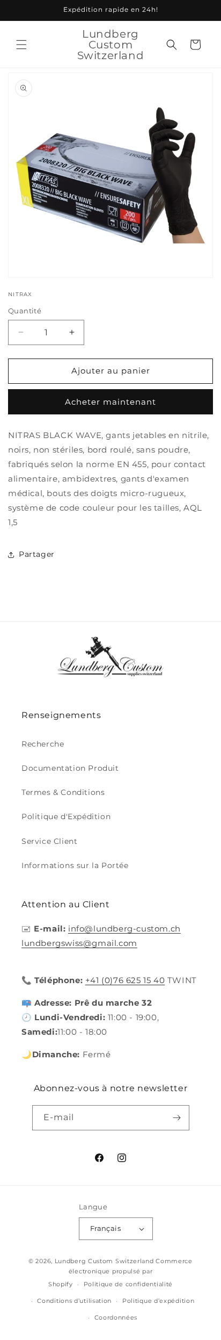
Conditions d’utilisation (74, 1301)
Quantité (24, 310)
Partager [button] (37, 554)
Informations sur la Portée (75, 865)
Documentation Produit (70, 768)
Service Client (49, 841)
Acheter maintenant (110, 402)
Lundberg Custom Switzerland (104, 1261)
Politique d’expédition (158, 1301)
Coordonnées (116, 1317)
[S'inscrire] (177, 1117)
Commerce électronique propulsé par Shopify (120, 1272)
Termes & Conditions (63, 792)
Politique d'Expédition (65, 816)
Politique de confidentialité (128, 1284)
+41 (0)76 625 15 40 (125, 980)
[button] (21, 44)
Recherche (42, 744)
